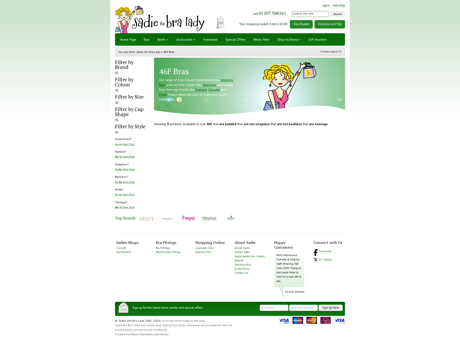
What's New (261, 39)
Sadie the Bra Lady (148, 52)
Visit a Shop (339, 5)
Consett (121, 248)
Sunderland (123, 252)
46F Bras (168, 52)
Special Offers (235, 39)
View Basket (301, 24)
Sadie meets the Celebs (250, 256)
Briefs (162, 39)
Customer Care (204, 248)
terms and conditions (153, 329)
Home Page (128, 39)
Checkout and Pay (330, 24)
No (120, 144)
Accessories (184, 39)
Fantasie (201, 89)
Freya (163, 94)
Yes (116, 144)
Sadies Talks (242, 252)
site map (199, 320)
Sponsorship (243, 264)
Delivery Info (203, 252)
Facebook (325, 251)
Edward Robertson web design (149, 334)
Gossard (214, 89)
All (117, 72)
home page (182, 320)
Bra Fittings (163, 248)
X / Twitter (325, 259)
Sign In (325, 5)
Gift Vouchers (318, 39)
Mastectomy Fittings (168, 252)
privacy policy (124, 329)
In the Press (242, 268)
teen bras (209, 85)
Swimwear (210, 39)
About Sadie (242, 248)
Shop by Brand (287, 39)
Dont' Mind (128, 144)
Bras (147, 39)
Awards (239, 260)
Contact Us (241, 273)
